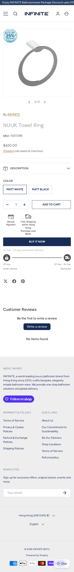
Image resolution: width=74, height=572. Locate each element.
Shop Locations (51, 444)
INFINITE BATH (41, 549)
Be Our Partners (52, 438)
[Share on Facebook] (14, 281)
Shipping (8, 151)
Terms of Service (13, 420)
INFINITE (13, 114)
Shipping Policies (13, 448)
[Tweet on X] (5, 281)
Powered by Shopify (37, 555)
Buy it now (37, 241)
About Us (47, 420)
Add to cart (51, 204)
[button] (15, 13)
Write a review (37, 326)
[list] (37, 63)
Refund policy (50, 457)
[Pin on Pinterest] (23, 281)
